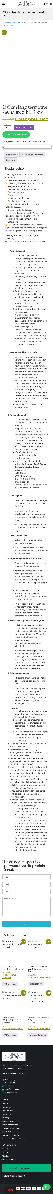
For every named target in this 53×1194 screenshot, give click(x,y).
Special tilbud (16, 23)
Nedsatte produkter (22, 141)
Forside (5, 23)
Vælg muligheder (38, 1035)
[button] (3, 4)
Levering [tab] (10, 160)
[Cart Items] (50, 4)
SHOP (5, 1099)
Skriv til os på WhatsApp (17, 134)
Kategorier (9, 1144)
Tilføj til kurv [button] (10, 984)
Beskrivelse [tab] (12, 154)
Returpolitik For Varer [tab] (32, 154)
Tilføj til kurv (24, 128)
